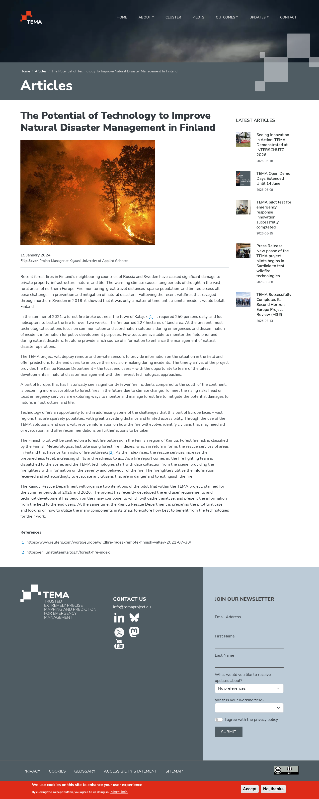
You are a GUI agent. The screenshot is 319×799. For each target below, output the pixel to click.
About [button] (145, 17)
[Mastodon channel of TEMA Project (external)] (135, 632)
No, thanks (273, 789)
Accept (249, 789)
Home (122, 17)
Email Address (228, 617)
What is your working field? (239, 700)
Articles (41, 71)
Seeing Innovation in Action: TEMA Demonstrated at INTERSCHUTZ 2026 (272, 145)
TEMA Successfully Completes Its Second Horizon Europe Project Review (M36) (273, 304)
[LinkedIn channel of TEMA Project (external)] (120, 618)
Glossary (84, 771)
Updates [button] (257, 17)
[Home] (31, 17)
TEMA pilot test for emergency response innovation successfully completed (273, 215)
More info (119, 792)
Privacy (31, 771)
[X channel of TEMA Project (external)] (120, 632)
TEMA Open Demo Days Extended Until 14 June (273, 178)
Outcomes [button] (225, 17)
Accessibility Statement (130, 771)
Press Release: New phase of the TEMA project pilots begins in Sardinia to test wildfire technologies (272, 261)
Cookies (57, 771)
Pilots (198, 17)
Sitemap (174, 771)
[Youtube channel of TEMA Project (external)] (120, 644)
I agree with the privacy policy (251, 719)
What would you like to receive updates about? (243, 677)
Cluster (173, 17)
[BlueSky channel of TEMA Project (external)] (135, 618)
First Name (225, 636)
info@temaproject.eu (132, 607)
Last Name (224, 655)
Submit (228, 732)
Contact (288, 17)
